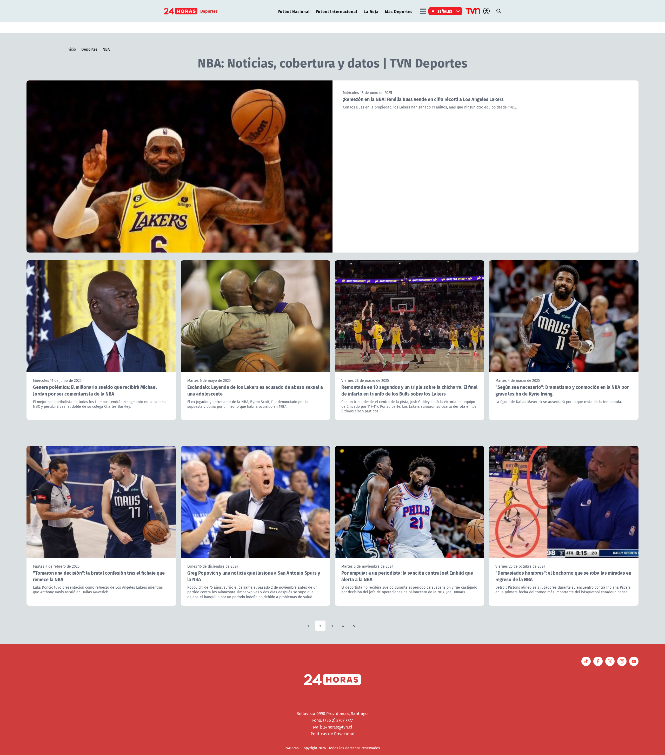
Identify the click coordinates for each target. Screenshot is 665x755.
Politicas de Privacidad (333, 734)
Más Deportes (399, 11)
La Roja (371, 11)
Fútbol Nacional (294, 11)
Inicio (71, 49)
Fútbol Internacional (336, 11)
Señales (445, 11)
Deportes (89, 49)
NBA (106, 49)
